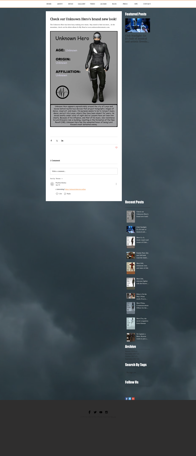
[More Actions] (116, 184)
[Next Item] (146, 25)
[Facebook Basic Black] (89, 412)
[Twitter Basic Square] (130, 398)
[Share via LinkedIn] (62, 141)
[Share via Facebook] (51, 141)
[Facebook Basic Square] (126, 398)
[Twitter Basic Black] (95, 412)
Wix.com (113, 417)
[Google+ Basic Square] (133, 398)
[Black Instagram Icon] (106, 412)
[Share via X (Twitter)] (57, 141)
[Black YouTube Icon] (101, 412)
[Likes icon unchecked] (57, 193)
